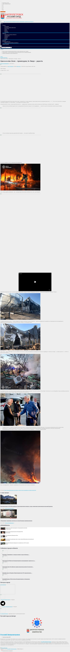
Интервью (7, 26)
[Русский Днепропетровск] (28, 632)
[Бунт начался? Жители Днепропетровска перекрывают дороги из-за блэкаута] (5, 559)
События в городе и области (10, 34)
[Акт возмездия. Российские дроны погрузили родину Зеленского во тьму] (5, 565)
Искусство (7, 28)
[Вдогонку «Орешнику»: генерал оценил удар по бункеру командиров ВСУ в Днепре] (5, 553)
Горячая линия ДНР (6, 637)
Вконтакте (19, 66)
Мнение (6, 31)
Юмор (6, 29)
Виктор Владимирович (4, 63)
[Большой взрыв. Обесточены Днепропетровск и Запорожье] (5, 578)
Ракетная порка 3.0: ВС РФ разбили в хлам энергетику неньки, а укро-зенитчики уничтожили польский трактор (26, 506)
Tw (2, 6)
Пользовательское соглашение (7, 650)
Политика (7, 32)
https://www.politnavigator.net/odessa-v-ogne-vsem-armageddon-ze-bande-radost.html (20, 490)
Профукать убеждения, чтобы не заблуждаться (9, 53)
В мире (6, 39)
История (4, 40)
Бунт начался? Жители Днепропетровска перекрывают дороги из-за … (18, 560)
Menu (1, 23)
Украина (6, 36)
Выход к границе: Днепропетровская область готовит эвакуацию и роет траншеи (15, 51)
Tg (2, 4)
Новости (4, 33)
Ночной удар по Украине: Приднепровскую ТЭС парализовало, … (17, 572)
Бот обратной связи (4, 613)
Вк (2, 5)
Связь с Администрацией (6, 3)
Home (1, 56)
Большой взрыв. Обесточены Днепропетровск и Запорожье (16, 579)
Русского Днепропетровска (7, 606)
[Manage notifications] (2, 650)
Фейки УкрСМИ (5, 44)
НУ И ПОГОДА (3, 584)
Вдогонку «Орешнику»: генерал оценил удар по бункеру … (15, 554)
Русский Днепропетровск (5, 599)
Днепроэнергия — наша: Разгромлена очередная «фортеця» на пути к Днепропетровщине (16, 52)
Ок (2, 7)
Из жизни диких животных (10, 27)
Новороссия (7, 35)
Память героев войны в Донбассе (11, 42)
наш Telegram (10, 66)
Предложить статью (5, 2)
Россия (6, 38)
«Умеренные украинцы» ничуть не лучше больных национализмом (16, 520)
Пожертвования (2, 11)
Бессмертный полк (6, 41)
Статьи (3, 25)
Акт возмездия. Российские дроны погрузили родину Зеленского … (17, 566)
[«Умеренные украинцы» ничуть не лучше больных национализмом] (35, 514)
